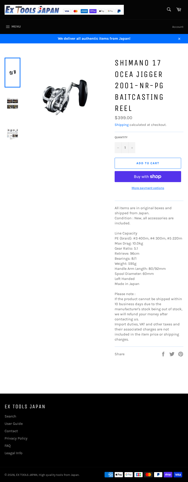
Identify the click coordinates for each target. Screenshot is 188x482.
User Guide (14, 423)
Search (10, 416)
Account (177, 26)
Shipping (122, 125)
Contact (11, 431)
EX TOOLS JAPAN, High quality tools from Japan (47, 474)
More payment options (148, 188)
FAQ (8, 445)
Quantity (121, 137)
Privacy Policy (16, 438)
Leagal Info (13, 453)
